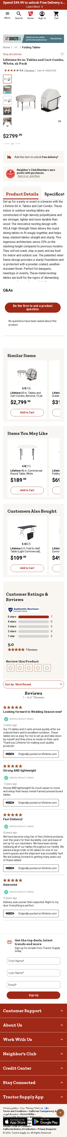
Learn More (33, 6)
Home (6, 47)
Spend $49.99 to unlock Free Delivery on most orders (34, 2)
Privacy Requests (47, 1129)
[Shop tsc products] (33, 39)
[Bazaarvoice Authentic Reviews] (24, 610)
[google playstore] (46, 1121)
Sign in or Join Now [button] (29, 176)
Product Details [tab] (22, 194)
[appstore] (15, 1121)
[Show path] (16, 47)
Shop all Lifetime (12, 54)
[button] (42, 6)
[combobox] (37, 684)
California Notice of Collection (19, 1129)
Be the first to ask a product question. (32, 307)
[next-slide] (7, 126)
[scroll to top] (60, 1112)
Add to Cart (27, 412)
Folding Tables (31, 47)
